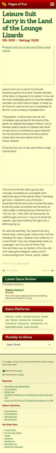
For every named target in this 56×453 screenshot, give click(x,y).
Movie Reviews (10, 414)
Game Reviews (10, 417)
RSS (22, 375)
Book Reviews (10, 419)
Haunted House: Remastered (16, 386)
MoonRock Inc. (10, 444)
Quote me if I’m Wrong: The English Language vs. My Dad (28, 401)
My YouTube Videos (12, 433)
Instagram (8, 439)
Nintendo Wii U (37, 323)
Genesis (44, 316)
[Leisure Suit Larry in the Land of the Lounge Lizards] (28, 65)
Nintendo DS (10, 323)
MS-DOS (14, 320)
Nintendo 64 (37, 320)
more (29, 298)
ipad (7, 320)
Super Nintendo (31, 327)
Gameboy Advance (31, 316)
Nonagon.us (9, 441)
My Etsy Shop (10, 430)
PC (46, 323)
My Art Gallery (10, 389)
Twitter (7, 436)
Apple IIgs (9, 316)
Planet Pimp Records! (13, 447)
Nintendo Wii (23, 323)
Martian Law (9, 392)
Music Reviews (10, 411)
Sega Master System (14, 327)
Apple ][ (18, 316)
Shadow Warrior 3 (14, 290)
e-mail (19, 371)
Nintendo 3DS (25, 320)
